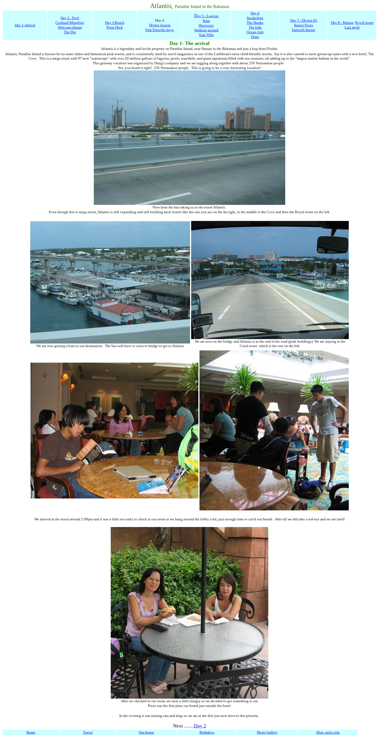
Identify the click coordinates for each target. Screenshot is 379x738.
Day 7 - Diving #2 (303, 20)
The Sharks (255, 23)
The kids (255, 27)
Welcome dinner (70, 27)
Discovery (206, 25)
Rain (206, 21)
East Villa (206, 35)
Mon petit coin (328, 732)
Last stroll (352, 27)
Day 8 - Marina (342, 23)
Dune (255, 37)
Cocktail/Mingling (69, 23)
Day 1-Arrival (25, 25)
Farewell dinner (303, 30)
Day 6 (255, 13)
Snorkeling (255, 18)
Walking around (206, 30)
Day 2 (200, 726)
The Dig (70, 32)
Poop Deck (115, 27)
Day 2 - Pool (69, 18)
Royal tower (364, 23)
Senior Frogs (303, 25)
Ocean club (255, 32)
